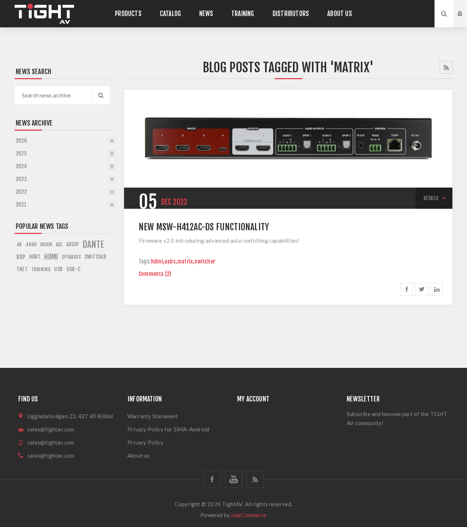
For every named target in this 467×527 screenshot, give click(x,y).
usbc (170, 261)
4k (19, 244)
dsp (21, 257)
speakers (71, 257)
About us (138, 455)
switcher (204, 261)
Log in (465, 7)
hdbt (35, 256)
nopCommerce (249, 515)
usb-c (73, 269)
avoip (72, 244)
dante (93, 244)
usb (58, 269)
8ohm (46, 244)
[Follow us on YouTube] (233, 479)
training (41, 269)
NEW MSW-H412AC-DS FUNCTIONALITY (204, 227)
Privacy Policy (145, 442)
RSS (446, 67)
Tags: (145, 261)
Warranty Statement (152, 416)
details (431, 198)
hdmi (157, 261)
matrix (185, 261)
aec (59, 244)
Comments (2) (155, 273)
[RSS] (255, 479)
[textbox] (53, 95)
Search (101, 95)
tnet (22, 269)
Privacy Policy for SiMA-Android (168, 429)
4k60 (31, 244)
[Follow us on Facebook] (212, 479)
